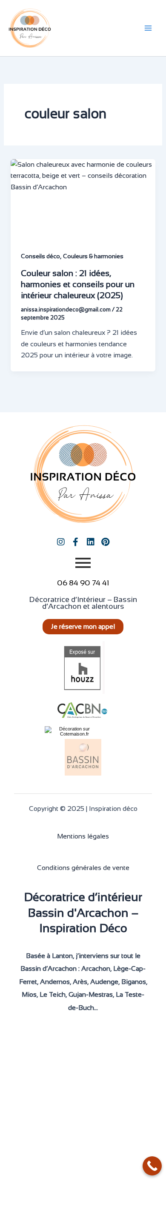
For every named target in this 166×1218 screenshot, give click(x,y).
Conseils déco (40, 256)
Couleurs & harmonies (93, 256)
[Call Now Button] (152, 1165)
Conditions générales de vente (83, 867)
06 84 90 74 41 (83, 583)
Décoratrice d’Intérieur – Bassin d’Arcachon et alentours (83, 602)
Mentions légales (83, 836)
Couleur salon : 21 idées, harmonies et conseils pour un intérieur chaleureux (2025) (78, 284)
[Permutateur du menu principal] (148, 28)
